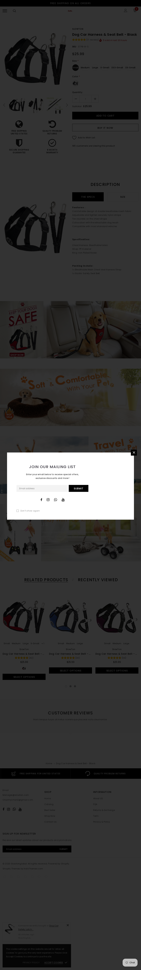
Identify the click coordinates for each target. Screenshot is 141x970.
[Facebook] (41, 499)
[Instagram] (48, 499)
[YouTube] (63, 499)
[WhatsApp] (55, 499)
